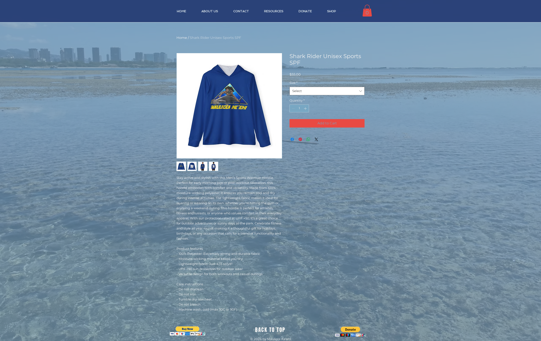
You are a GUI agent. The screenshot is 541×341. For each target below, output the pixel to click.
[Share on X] (316, 139)
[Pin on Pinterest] (300, 139)
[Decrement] (292, 108)
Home (181, 38)
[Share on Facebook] (292, 139)
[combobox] (327, 91)
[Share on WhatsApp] (308, 139)
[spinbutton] (299, 108)
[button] (367, 10)
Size (293, 83)
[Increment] (305, 108)
